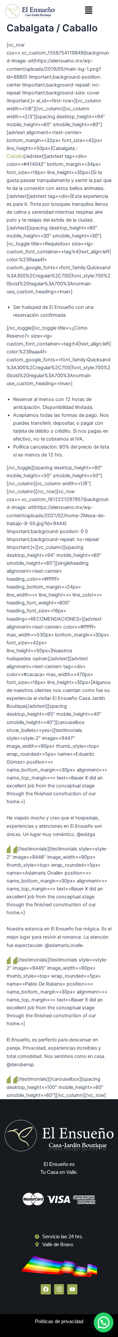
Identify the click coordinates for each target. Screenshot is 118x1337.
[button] (88, 10)
